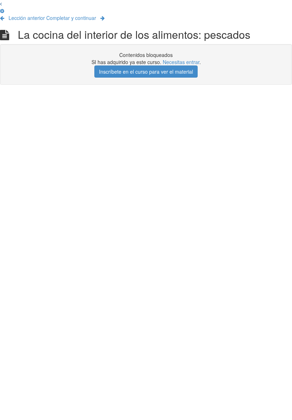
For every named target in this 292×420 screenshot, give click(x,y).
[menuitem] (2, 10)
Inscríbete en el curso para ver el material (146, 71)
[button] (1, 3)
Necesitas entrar (181, 61)
